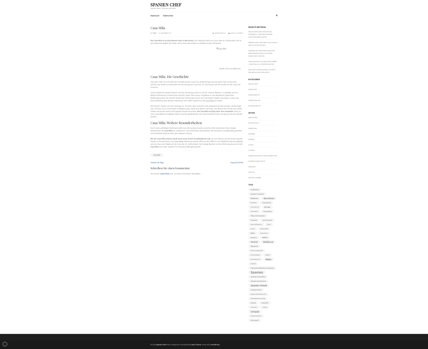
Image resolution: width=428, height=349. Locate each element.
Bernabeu (254, 202)
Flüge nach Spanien (258, 216)
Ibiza (253, 233)
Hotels (253, 229)
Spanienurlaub (256, 290)
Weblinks (252, 167)
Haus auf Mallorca (256, 224)
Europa (267, 207)
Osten (250, 145)
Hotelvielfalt (264, 229)
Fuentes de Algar (157, 162)
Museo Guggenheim (257, 250)
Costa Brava (266, 203)
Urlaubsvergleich (256, 316)
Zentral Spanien (254, 178)
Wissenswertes (254, 106)
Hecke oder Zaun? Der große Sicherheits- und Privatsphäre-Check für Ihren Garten (260, 34)
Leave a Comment (236, 33)
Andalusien (252, 117)
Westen (251, 172)
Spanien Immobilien (258, 277)
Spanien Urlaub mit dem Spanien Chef (262, 156)
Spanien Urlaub (254, 100)
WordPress (215, 345)
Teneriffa (264, 303)
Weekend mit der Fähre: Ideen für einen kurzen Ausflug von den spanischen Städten (261, 53)
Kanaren (251, 134)
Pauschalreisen (255, 259)
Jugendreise (264, 233)
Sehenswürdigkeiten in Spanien (262, 268)
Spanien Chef (165, 4)
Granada (254, 220)
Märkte (267, 255)
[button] (5, 344)
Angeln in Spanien (257, 194)
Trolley (264, 307)
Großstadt (253, 84)
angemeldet (164, 174)
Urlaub (255, 311)
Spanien (257, 272)
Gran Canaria (267, 220)
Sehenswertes (219, 33)
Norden (251, 139)
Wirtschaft (255, 320)
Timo (154, 33)
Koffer (265, 237)
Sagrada (253, 263)
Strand (253, 303)
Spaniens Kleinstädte (256, 161)
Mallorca (268, 242)
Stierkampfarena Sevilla (258, 298)
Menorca (254, 246)
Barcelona (269, 198)
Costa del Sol (255, 207)
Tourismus (254, 307)
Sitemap (251, 150)
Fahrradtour (254, 211)
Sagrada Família (236, 162)
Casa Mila (210, 101)
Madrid (254, 242)
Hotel (269, 224)
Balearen (254, 198)
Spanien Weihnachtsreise (258, 294)
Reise (268, 259)
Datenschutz (168, 16)
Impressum (154, 16)
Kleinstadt (252, 89)
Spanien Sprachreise (258, 281)
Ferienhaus (267, 211)
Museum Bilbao (255, 255)
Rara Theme (196, 345)
